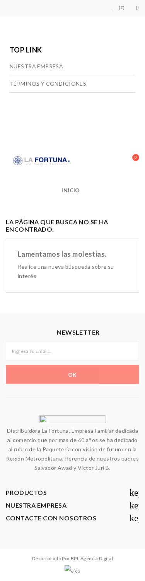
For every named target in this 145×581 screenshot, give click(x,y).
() (137, 7)
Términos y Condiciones (48, 83)
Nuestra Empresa (36, 66)
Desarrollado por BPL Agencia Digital (72, 558)
